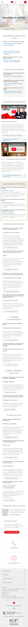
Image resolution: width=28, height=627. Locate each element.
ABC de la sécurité (5, 592)
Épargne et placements (8, 213)
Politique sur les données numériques (9, 590)
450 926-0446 (14, 547)
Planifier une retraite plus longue (13, 76)
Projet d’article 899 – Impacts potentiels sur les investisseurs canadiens (11, 53)
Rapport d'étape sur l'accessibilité (9, 596)
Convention (4, 587)
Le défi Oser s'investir (8, 190)
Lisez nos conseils (15, 514)
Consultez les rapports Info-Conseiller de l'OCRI (13, 616)
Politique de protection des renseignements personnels (13, 589)
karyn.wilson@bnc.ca (14, 563)
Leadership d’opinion (7, 202)
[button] (14, 571)
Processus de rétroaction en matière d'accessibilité (13, 597)
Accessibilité (4, 594)
